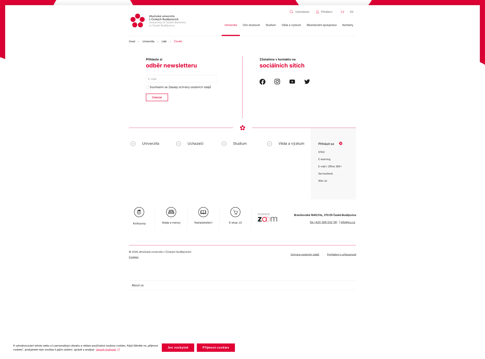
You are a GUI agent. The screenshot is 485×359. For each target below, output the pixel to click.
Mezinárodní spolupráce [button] (322, 25)
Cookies (133, 257)
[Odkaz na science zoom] (267, 215)
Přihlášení (326, 11)
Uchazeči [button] (195, 143)
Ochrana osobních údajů (305, 254)
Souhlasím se (180, 87)
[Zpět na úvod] (158, 21)
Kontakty (347, 25)
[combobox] (302, 12)
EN (351, 11)
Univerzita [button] (231, 25)
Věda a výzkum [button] (291, 25)
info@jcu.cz (348, 222)
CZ (342, 11)
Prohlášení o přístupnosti (341, 254)
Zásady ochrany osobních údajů (189, 87)
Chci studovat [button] (251, 25)
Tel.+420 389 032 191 (323, 222)
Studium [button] (271, 25)
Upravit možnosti (106, 349)
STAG (321, 151)
